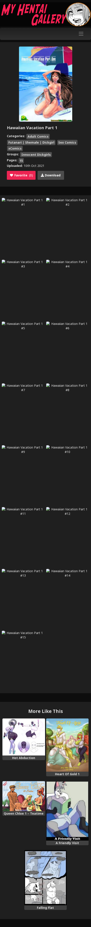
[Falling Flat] (45, 877)
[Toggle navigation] (81, 34)
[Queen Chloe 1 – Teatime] (23, 796)
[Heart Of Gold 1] (67, 745)
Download (52, 175)
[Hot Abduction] (23, 736)
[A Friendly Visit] (67, 811)
